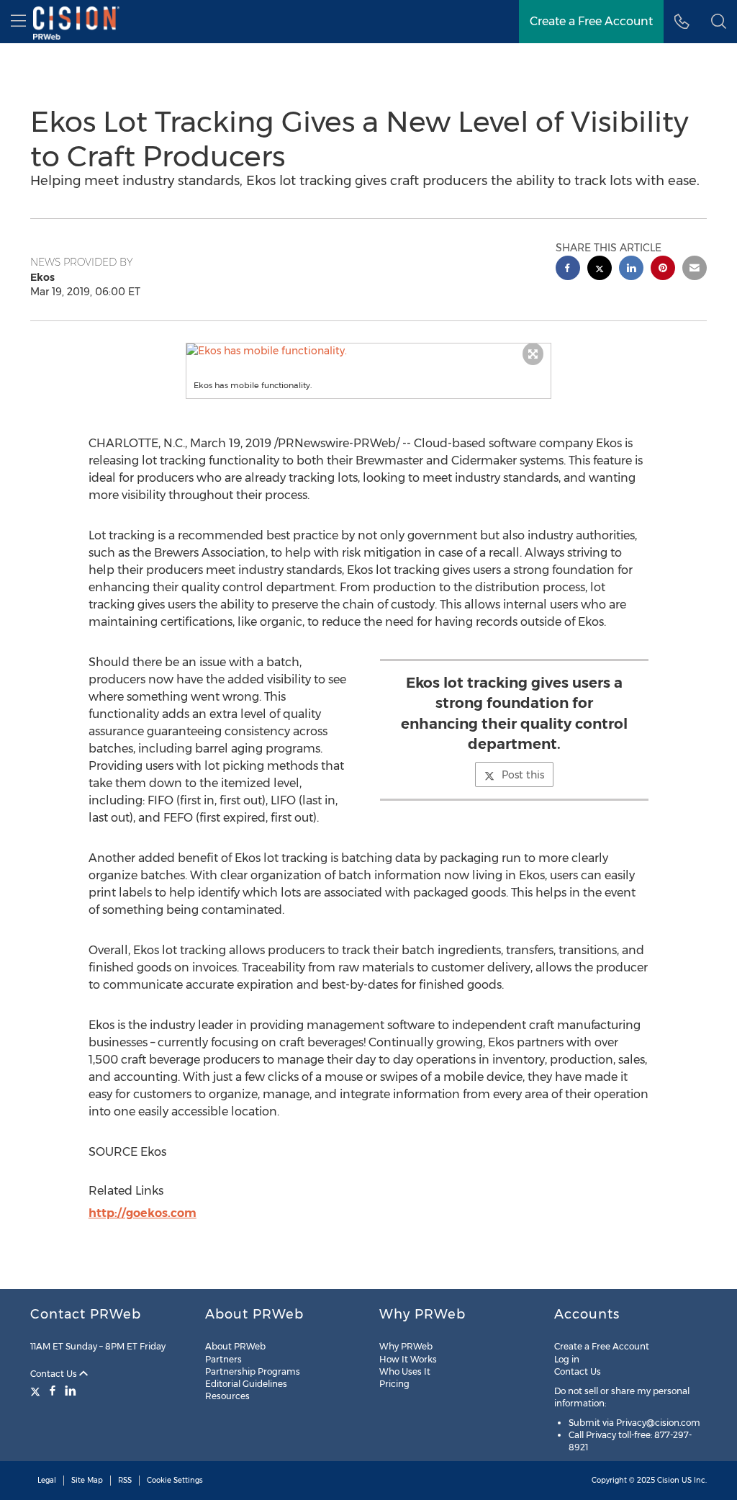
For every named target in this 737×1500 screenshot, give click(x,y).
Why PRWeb (406, 1346)
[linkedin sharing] (631, 270)
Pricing (394, 1383)
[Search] (718, 21)
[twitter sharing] (599, 270)
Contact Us (54, 1373)
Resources (227, 1396)
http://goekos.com (142, 1213)
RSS (125, 1480)
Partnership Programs (252, 1371)
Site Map (87, 1480)
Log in (566, 1359)
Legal (46, 1480)
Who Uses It (404, 1371)
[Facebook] (52, 1390)
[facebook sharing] (568, 270)
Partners (223, 1359)
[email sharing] (694, 270)
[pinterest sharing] (663, 270)
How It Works (408, 1359)
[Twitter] (37, 1390)
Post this (523, 774)
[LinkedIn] (70, 1390)
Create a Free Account (591, 21)
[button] (368, 350)
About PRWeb (235, 1346)
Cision (668, 1480)
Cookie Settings (175, 1480)
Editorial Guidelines (246, 1383)
